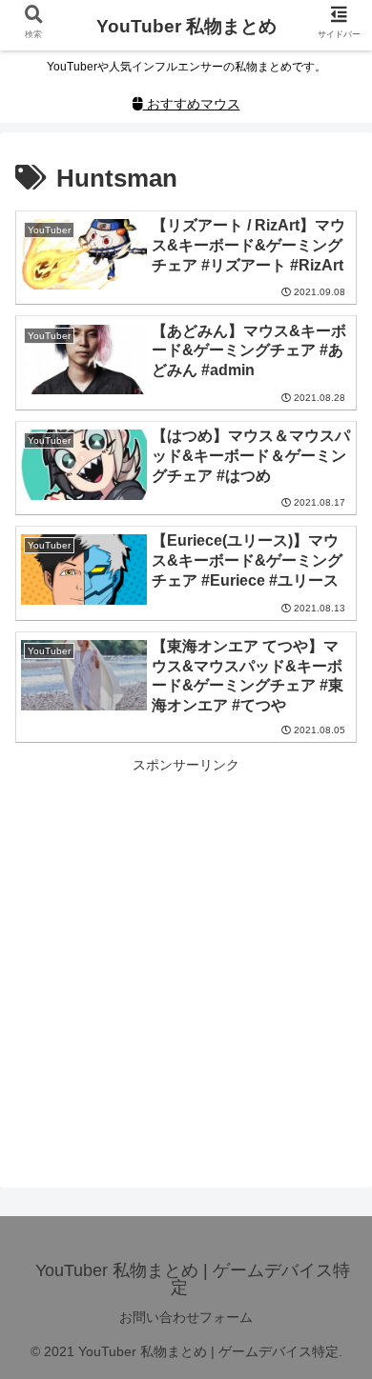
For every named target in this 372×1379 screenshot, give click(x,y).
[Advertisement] (186, 963)
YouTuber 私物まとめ (186, 26)
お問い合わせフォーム (186, 1317)
